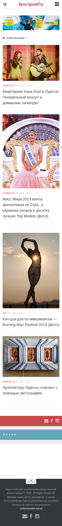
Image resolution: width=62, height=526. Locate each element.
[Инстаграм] (57, 421)
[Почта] (46, 421)
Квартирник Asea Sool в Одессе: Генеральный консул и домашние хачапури (31, 97)
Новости (9, 85)
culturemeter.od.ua (31, 508)
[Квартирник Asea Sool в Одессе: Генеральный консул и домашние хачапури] (31, 63)
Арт (5, 313)
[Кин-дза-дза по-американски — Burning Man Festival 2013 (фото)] (31, 270)
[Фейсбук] (52, 421)
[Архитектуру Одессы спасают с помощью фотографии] (31, 356)
